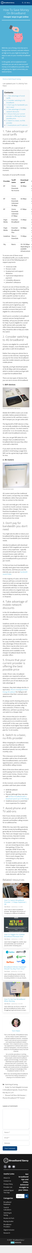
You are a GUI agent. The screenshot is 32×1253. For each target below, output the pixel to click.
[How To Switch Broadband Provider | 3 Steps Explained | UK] (16, 890)
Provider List (8, 1187)
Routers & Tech (9, 1218)
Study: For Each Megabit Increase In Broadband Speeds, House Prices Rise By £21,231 (15, 1090)
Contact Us (7, 1181)
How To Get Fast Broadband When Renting (14, 1000)
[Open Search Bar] (23, 2)
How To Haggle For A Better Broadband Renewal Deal (14, 935)
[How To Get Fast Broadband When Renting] (16, 989)
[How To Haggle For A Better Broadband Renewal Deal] (16, 924)
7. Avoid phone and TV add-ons (16, 125)
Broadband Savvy (18, 1240)
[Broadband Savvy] (7, 2)
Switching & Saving (14, 79)
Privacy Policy (8, 1184)
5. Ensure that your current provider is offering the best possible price (16, 116)
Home (5, 79)
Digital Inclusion (9, 1230)
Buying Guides (8, 1221)
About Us (7, 1178)
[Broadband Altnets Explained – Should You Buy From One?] (16, 957)
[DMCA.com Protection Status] (16, 1243)
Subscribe (26, 1196)
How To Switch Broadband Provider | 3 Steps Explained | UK (15, 902)
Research (7, 1233)
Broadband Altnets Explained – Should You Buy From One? (15, 968)
